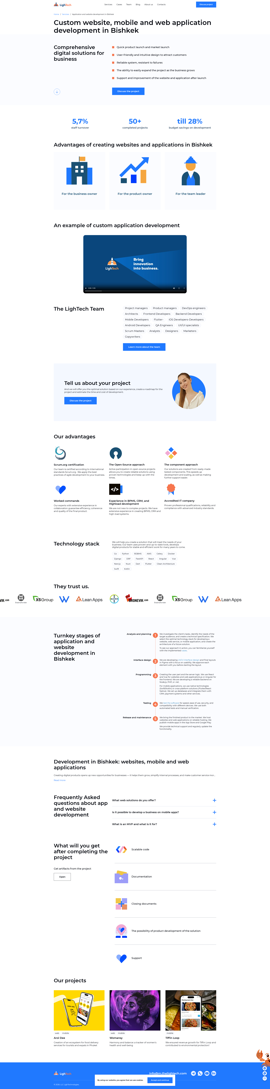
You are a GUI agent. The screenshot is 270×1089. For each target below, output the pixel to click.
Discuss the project (128, 91)
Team (129, 4)
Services (108, 4)
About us (148, 4)
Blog (138, 4)
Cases (119, 4)
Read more (59, 780)
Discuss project (206, 4)
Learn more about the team (144, 347)
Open (62, 876)
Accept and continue (160, 1080)
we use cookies (136, 1080)
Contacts (161, 4)
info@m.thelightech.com (168, 1073)
